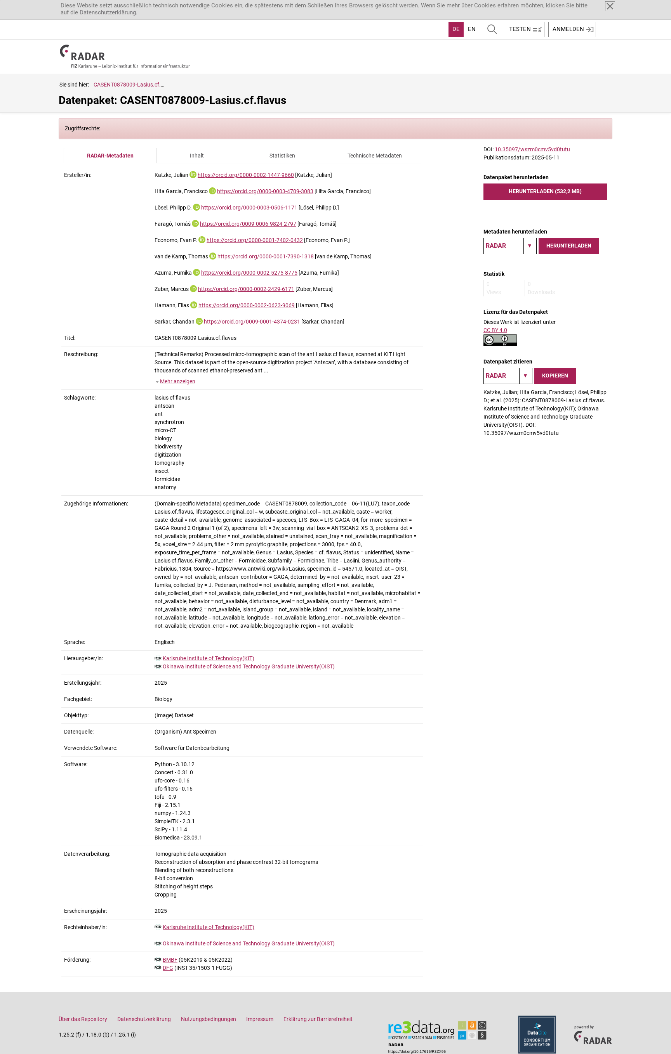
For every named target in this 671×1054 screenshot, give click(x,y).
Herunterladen (568, 245)
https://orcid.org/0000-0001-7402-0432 (255, 240)
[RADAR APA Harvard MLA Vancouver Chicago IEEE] (507, 376)
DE (456, 29)
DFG (168, 968)
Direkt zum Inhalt (26, 5)
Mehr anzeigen (177, 381)
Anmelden (568, 29)
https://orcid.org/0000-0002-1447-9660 (246, 175)
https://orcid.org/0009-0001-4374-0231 (252, 321)
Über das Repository (83, 1019)
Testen (520, 29)
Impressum (259, 1019)
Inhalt (197, 155)
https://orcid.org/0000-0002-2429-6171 (246, 289)
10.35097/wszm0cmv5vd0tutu (532, 149)
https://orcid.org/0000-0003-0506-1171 (249, 207)
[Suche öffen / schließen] (492, 29)
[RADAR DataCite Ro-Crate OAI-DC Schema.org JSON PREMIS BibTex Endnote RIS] (510, 246)
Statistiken (282, 155)
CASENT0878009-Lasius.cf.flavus (135, 84)
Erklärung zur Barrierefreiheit (318, 1019)
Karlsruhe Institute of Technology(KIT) (208, 658)
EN (472, 29)
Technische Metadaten (375, 155)
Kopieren (555, 375)
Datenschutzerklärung (108, 12)
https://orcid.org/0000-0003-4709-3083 (265, 191)
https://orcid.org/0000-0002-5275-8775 (249, 273)
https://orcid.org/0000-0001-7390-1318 (265, 256)
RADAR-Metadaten (110, 155)
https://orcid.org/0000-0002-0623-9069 (246, 305)
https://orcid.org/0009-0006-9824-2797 (248, 224)
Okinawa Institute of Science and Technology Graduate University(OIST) (249, 666)
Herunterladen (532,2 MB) (545, 191)
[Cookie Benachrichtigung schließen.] (610, 6)
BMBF (170, 960)
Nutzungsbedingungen (208, 1019)
